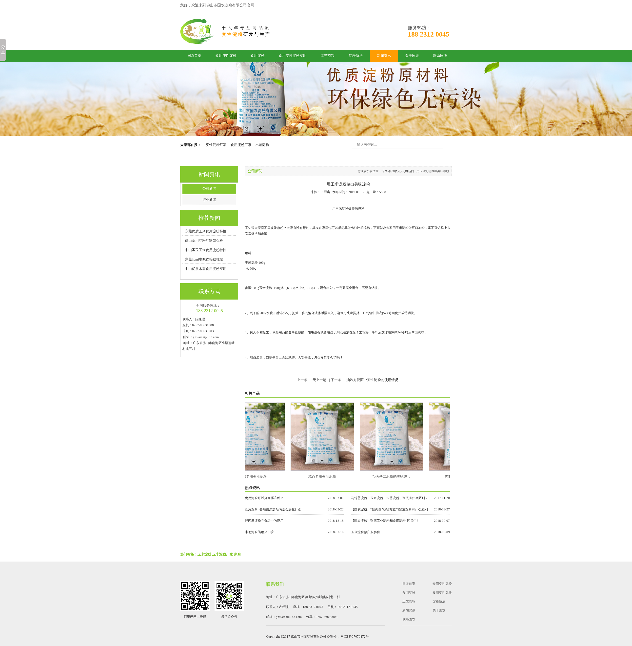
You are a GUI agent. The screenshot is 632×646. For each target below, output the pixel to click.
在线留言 (378, 5)
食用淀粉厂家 (241, 145)
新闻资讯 (384, 56)
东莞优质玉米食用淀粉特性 (205, 231)
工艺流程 (328, 56)
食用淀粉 (257, 56)
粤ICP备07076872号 (354, 636)
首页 (384, 171)
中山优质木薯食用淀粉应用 (205, 269)
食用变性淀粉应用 (292, 56)
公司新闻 (209, 188)
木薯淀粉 (262, 145)
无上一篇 (319, 380)
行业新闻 (209, 200)
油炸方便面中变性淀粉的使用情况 (372, 380)
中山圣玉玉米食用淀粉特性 (205, 250)
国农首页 (194, 56)
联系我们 (436, 5)
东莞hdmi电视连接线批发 (204, 259)
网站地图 (407, 5)
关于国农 (412, 56)
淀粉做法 (356, 56)
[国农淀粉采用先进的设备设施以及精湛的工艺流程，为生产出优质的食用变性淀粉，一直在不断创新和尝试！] (316, 99)
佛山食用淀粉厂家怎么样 (204, 240)
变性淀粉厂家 (216, 145)
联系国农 (440, 56)
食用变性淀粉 (226, 56)
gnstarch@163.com (206, 337)
